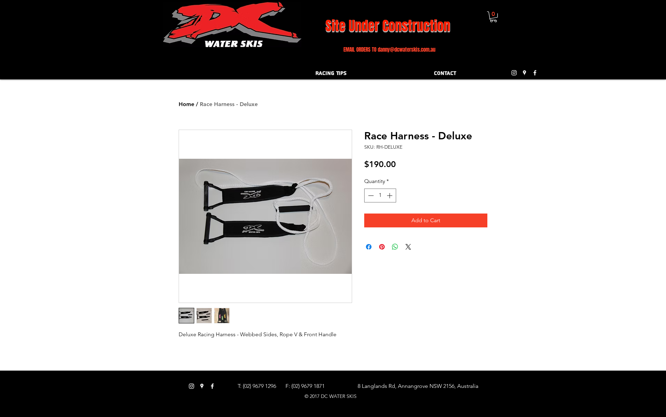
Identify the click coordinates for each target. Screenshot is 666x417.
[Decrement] (370, 195)
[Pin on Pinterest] (382, 247)
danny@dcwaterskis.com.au (406, 49)
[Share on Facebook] (369, 247)
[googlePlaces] (524, 72)
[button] (493, 16)
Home (186, 104)
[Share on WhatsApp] (395, 247)
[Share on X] (408, 247)
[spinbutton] (380, 195)
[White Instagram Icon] (514, 72)
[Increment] (390, 195)
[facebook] (534, 72)
